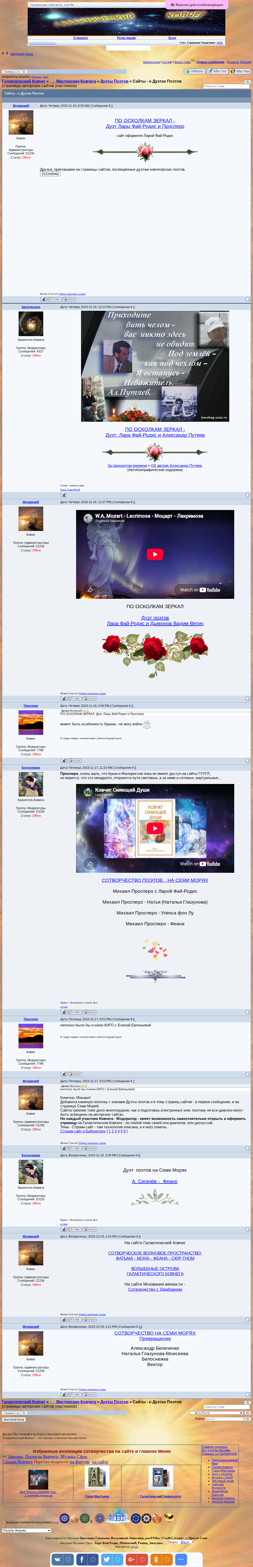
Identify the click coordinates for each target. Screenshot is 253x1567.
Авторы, (16, 1456)
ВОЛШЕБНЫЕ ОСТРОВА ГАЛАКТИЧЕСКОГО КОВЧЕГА (155, 1271)
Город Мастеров (97, 1496)
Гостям (166, 62)
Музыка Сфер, (74, 1456)
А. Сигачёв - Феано (154, 1181)
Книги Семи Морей (70, 490)
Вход (192, 1542)
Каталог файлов (223, 1501)
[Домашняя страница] (69, 299)
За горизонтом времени (127, 465)
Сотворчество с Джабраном (155, 1289)
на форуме (80, 1461)
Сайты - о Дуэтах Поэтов (157, 81)
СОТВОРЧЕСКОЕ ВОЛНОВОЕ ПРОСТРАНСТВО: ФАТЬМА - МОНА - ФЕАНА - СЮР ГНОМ (155, 1256)
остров (63, 1007)
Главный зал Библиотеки (219, 1454)
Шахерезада (31, 307)
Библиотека (151, 62)
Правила (233, 62)
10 (140, 1327)
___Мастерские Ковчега (73, 81)
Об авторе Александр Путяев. (177, 465)
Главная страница (215, 1447)
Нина (45, 77)
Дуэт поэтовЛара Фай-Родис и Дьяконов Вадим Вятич (155, 620)
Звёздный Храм (223, 1481)
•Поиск (244, 62)
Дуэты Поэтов (114, 81)
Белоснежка (31, 767)
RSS (220, 42)
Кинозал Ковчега (223, 1498)
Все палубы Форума (216, 1450)
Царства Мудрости (219, 1486)
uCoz (134, 1547)
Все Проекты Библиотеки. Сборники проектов (38, 1493)
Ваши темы (183, 62)
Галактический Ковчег (23, 81)
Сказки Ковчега (18, 1461)
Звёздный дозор (21, 54)
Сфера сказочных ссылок (72, 294)
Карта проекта (222, 1474)
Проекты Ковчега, (43, 1456)
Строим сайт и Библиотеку (83, 1131)
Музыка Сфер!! (222, 1477)
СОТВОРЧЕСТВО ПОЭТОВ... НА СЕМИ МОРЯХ (155, 880)
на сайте (100, 1461)
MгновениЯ (21, 106)
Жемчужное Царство (220, 1493)
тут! (56, 1522)
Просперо (36, 77)
